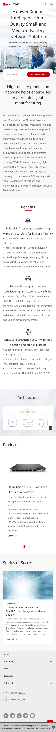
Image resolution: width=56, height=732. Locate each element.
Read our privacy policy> (41, 728)
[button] (24, 546)
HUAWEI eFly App (17, 700)
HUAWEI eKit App (17, 693)
